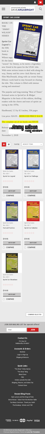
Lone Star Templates (33, 432)
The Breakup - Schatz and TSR (23, 405)
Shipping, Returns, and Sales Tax (22, 382)
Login (19, 354)
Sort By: (17, 144)
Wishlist (22, 352)
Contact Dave (22, 385)
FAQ (22, 377)
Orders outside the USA (22, 380)
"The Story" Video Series (22, 369)
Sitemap (28, 430)
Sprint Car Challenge (31, 176)
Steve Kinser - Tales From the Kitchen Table (22, 400)
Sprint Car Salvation (30, 228)
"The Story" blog (22, 372)
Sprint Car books (8, 171)
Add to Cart (11, 191)
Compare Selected (34, 314)
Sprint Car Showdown (10, 280)
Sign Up (25, 354)
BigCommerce (14, 432)
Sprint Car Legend (9, 176)
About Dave (22, 374)
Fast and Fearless (9, 228)
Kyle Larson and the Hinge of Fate (22, 397)
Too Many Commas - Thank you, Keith (22, 402)
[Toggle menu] (3, 9)
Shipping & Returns (22, 357)
